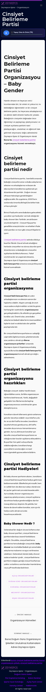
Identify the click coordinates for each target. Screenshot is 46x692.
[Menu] (41, 5)
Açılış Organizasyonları (23, 576)
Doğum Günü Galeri (23, 674)
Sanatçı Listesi (16, 685)
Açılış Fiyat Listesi (34, 682)
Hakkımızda (31, 685)
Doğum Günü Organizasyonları (23, 581)
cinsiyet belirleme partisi (31, 663)
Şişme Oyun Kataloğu (13, 682)
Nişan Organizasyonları (23, 598)
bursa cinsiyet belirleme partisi (25, 660)
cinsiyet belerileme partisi (24, 140)
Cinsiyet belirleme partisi (15, 239)
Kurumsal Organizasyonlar (23, 587)
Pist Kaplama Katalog (15, 678)
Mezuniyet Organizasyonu (23, 593)
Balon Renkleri (34, 678)
